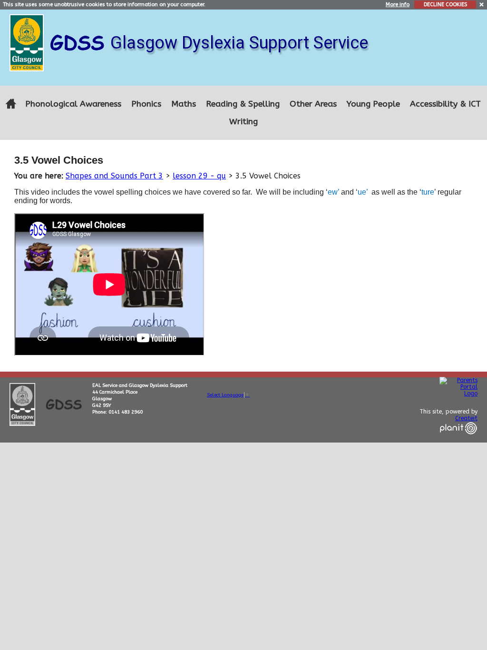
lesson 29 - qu (199, 175)
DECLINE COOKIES (445, 4)
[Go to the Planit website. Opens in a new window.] (458, 440)
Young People (373, 104)
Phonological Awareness (73, 104)
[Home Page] (78, 42)
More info (397, 4)
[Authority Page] (28, 42)
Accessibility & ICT (445, 104)
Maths (183, 104)
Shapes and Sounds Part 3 (114, 175)
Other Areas (313, 104)
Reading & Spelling (243, 104)
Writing (243, 122)
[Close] (482, 4)
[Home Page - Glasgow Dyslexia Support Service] (10, 104)
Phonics (146, 104)
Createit (466, 418)
